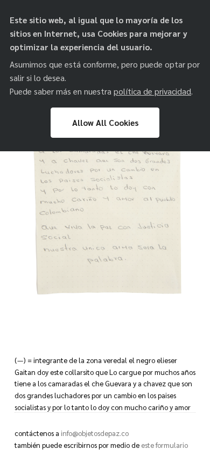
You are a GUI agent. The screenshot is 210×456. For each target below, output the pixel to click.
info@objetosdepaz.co (95, 433)
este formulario (164, 445)
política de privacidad (152, 91)
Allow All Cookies (105, 122)
